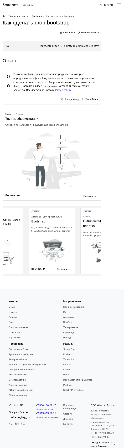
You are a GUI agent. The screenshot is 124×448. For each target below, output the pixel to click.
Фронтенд (68, 332)
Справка (13, 317)
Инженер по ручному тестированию (27, 364)
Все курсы (28, 5)
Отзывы (13, 312)
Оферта (67, 413)
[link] (52, 46)
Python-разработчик (19, 349)
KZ (23, 423)
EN (17, 423)
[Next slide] (96, 241)
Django (67, 369)
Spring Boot (69, 349)
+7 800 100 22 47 (46, 405)
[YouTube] (16, 406)
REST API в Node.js (73, 390)
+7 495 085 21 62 (46, 413)
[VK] (21, 406)
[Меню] (118, 5)
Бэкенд (67, 337)
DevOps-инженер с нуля (21, 369)
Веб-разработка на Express (77, 379)
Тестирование (70, 327)
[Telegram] (10, 406)
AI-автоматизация (18, 395)
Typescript (68, 359)
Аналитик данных (18, 385)
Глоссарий (14, 332)
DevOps (67, 322)
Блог (11, 322)
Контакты (68, 424)
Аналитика (68, 317)
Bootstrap (37, 16)
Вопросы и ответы (18, 16)
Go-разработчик (17, 379)
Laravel (67, 364)
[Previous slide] (8, 241)
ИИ (65, 312)
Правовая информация (70, 407)
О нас (12, 307)
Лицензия (68, 419)
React (66, 374)
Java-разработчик (18, 359)
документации (62, 90)
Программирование (73, 307)
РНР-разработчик (18, 374)
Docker (67, 354)
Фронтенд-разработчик (21, 354)
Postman (67, 385)
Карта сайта (15, 337)
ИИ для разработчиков (20, 390)
